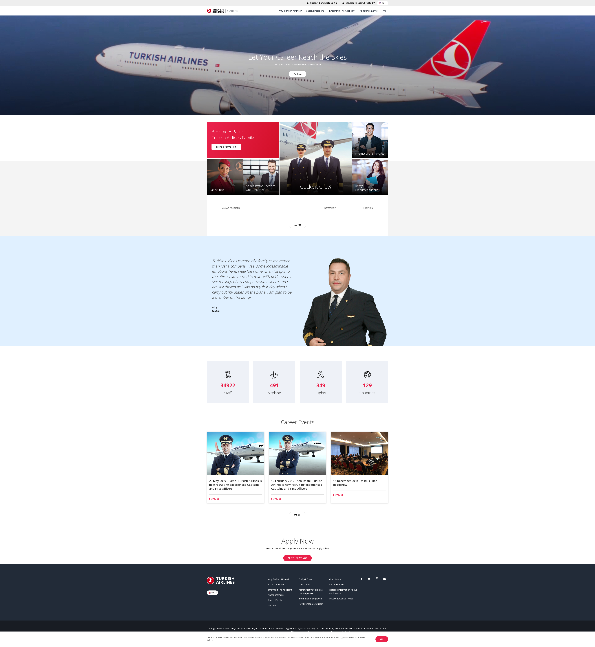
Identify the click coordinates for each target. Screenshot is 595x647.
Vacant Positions (315, 10)
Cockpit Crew (305, 579)
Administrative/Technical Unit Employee (311, 591)
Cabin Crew (304, 584)
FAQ (384, 10)
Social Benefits (336, 584)
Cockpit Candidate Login (323, 2)
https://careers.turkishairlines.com (224, 637)
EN (383, 3)
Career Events (275, 600)
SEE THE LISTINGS (297, 558)
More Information (226, 146)
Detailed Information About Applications (343, 591)
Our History (335, 579)
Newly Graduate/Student (311, 603)
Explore (297, 73)
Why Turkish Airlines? (290, 10)
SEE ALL (297, 224)
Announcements (368, 10)
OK (381, 639)
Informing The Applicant (342, 10)
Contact (272, 605)
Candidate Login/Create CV (360, 2)
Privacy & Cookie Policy (341, 598)
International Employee (310, 598)
